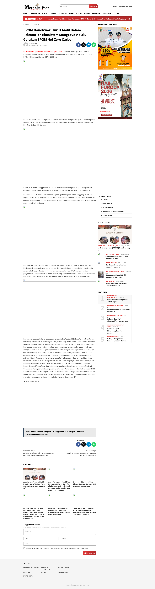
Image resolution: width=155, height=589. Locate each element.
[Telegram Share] (88, 44)
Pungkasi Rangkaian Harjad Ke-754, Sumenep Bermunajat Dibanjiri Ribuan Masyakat (38, 453)
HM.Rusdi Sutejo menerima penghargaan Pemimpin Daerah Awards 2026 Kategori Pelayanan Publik (59, 511)
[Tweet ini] (83, 44)
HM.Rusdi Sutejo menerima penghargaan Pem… (116, 284)
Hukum (114, 315)
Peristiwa (115, 305)
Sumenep (104, 200)
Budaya (112, 271)
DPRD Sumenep (106, 204)
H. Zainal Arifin (106, 215)
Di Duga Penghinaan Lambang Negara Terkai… (117, 340)
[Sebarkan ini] (78, 44)
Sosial (118, 246)
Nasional (115, 296)
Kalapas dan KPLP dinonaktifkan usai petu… (117, 320)
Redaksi (44, 573)
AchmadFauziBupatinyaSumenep (112, 212)
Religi (117, 254)
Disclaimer (27, 573)
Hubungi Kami (28, 576)
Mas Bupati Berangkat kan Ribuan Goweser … (116, 266)
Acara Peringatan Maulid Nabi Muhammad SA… (117, 257)
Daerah (104, 246)
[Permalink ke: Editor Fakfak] (25, 45)
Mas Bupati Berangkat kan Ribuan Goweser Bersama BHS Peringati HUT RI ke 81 (84, 484)
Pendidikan (115, 337)
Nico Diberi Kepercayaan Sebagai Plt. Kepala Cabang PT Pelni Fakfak (81, 453)
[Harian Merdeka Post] (36, 6)
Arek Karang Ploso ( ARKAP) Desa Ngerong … (114, 249)
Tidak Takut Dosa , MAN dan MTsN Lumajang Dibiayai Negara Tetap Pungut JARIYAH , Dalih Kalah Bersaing (84, 511)
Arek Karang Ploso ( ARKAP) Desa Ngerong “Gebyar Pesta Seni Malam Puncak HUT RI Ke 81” (34, 485)
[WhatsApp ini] (93, 44)
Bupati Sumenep (107, 208)
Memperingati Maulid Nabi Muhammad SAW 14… (116, 276)
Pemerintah (111, 246)
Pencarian (93, 6)
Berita (100, 246)
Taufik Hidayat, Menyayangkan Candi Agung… (115, 331)
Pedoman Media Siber (31, 567)
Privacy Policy (63, 567)
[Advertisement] (59, 404)
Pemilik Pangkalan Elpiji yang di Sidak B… (118, 310)
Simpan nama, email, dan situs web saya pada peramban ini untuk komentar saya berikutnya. (57, 548)
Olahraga (113, 263)
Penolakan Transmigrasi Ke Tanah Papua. (117, 301)
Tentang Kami (63, 573)
